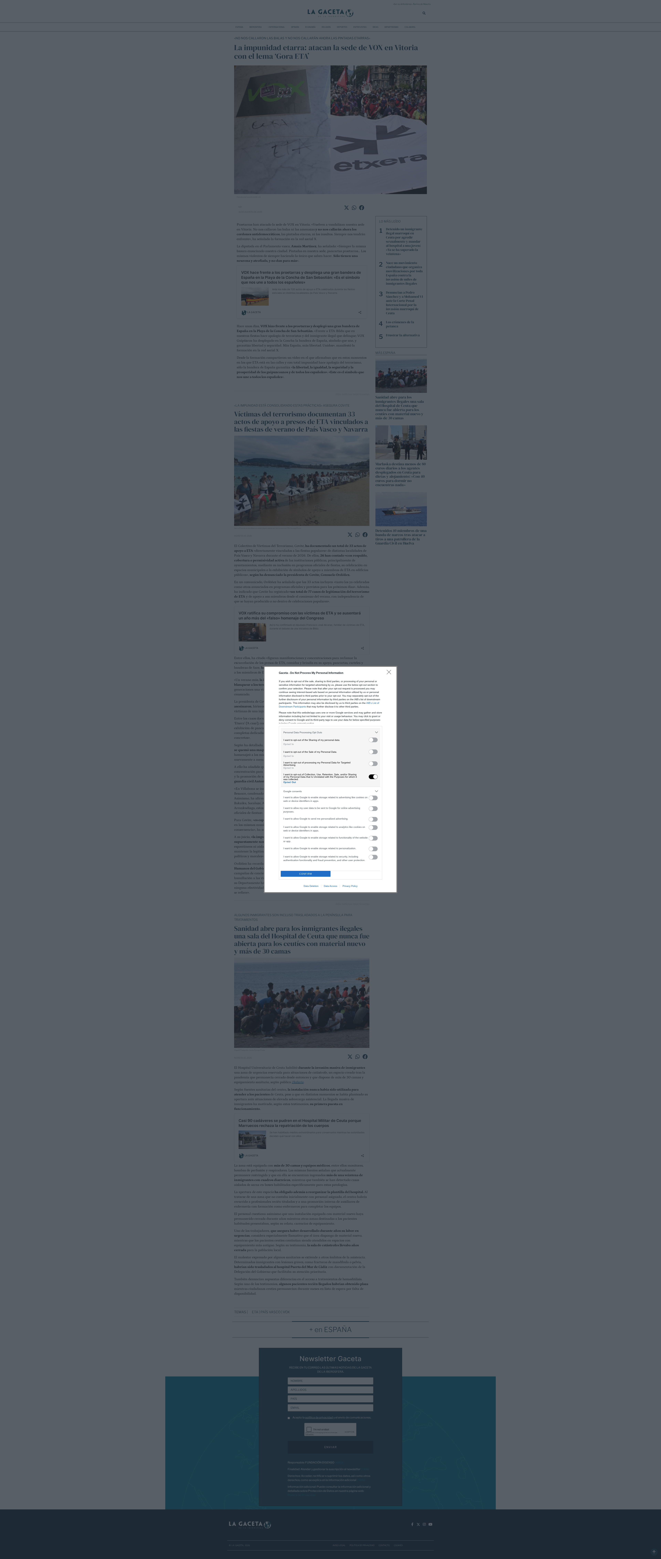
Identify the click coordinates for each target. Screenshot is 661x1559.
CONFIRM (305, 874)
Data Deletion (311, 886)
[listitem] (330, 732)
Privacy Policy (350, 886)
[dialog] (330, 779)
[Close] (390, 673)
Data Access (330, 886)
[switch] (373, 740)
